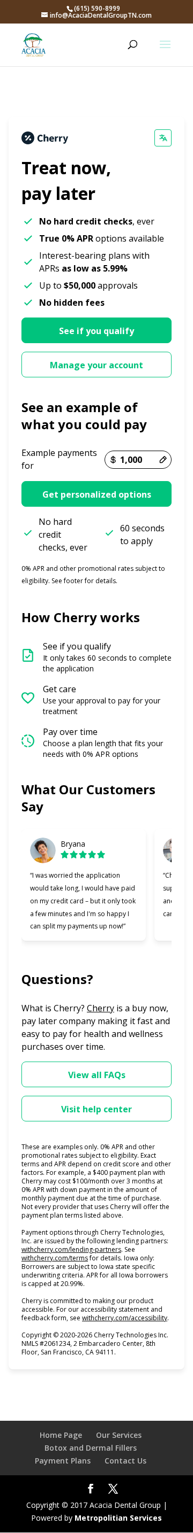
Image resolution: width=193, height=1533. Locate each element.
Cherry (100, 1008)
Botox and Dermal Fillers (90, 1448)
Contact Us (125, 1460)
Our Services (119, 1435)
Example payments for (59, 459)
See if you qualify (96, 331)
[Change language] (163, 137)
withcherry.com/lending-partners (71, 1249)
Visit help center (96, 1109)
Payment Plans (63, 1460)
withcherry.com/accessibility (124, 1317)
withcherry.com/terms (54, 1258)
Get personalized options (96, 494)
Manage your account (96, 365)
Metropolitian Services (118, 1518)
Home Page (61, 1435)
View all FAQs (96, 1075)
